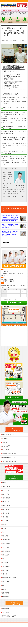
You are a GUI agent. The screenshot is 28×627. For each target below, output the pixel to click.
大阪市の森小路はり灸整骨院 (7, 12)
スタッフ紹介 (5, 449)
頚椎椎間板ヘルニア (7, 486)
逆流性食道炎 (5, 555)
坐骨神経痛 (5, 517)
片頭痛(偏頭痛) (6, 566)
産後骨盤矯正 (5, 596)
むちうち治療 (5, 612)
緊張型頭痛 (5, 562)
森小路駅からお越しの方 (8, 457)
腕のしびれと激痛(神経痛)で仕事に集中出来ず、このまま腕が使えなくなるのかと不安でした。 (10, 226)
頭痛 (3, 558)
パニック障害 (5, 547)
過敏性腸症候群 (6, 551)
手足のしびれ (5, 501)
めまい (4, 528)
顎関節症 (4, 524)
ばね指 (4, 589)
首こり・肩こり (6, 494)
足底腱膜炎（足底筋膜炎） (9, 577)
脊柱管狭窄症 (5, 513)
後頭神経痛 (5, 570)
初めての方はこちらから (8, 434)
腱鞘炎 (4, 585)
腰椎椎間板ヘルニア (7, 505)
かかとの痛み (5, 581)
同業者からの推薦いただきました (11, 453)
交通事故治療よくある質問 (9, 616)
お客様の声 (18, 12)
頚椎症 (4, 482)
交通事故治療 (5, 608)
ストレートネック (7, 490)
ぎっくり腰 (5, 520)
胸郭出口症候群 (6, 498)
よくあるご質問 (6, 446)
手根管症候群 (5, 593)
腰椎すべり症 (5, 509)
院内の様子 (5, 438)
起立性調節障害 (6, 543)
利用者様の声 (5, 442)
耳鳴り (4, 532)
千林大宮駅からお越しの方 (9, 461)
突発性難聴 (5, 536)
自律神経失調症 (6, 539)
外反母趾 (4, 574)
